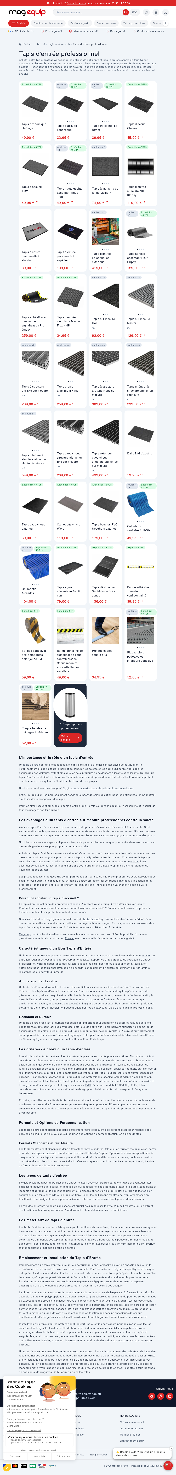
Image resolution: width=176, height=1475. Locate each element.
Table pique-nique (134, 23)
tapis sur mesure (46, 1153)
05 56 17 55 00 (121, 3)
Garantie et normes (132, 1428)
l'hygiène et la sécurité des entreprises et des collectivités (98, 788)
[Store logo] (27, 12)
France (69, 938)
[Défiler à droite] (165, 23)
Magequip (25, 934)
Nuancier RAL (76, 1454)
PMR (88, 1085)
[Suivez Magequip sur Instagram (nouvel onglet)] (160, 1396)
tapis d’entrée (31, 764)
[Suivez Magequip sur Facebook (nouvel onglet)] (151, 1396)
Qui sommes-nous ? (132, 1422)
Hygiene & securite (59, 44)
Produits (20, 23)
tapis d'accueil (92, 919)
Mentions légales (130, 1434)
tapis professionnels (82, 70)
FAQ (134, 12)
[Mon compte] (165, 12)
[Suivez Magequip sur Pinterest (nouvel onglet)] (169, 1396)
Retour (28, 44)
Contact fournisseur (132, 1440)
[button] (168, 1466)
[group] (70, 106)
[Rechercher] (126, 12)
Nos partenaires (98, 1454)
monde (146, 955)
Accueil (41, 44)
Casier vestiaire (106, 23)
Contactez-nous (76, 3)
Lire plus (23, 73)
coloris (134, 861)
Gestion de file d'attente (48, 23)
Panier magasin (79, 23)
